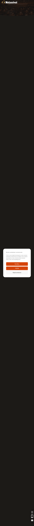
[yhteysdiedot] (32, 520)
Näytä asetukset (17, 272)
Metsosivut (11, 2)
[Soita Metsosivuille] (32, 516)
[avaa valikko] (32, 512)
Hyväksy (17, 264)
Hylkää (17, 268)
